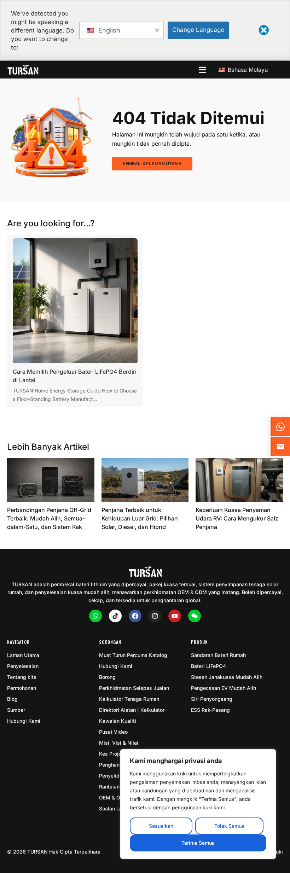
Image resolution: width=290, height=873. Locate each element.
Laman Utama (23, 655)
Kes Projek (111, 754)
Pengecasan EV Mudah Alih (223, 688)
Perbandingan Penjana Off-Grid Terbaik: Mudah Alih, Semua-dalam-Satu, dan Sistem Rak (49, 518)
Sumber (16, 710)
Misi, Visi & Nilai (118, 743)
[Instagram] (155, 616)
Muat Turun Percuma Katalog (133, 655)
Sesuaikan (161, 826)
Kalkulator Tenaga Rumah (129, 699)
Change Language (198, 29)
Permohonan (21, 688)
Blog (12, 699)
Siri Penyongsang (211, 699)
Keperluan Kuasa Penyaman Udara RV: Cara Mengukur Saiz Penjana (237, 518)
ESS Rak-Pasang (210, 710)
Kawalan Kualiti (117, 721)
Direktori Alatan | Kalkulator (131, 710)
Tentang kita (21, 677)
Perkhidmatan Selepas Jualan (134, 688)
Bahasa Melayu (247, 69)
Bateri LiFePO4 (208, 666)
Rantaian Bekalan (119, 787)
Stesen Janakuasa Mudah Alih (226, 677)
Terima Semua (198, 843)
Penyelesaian (23, 666)
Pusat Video (113, 732)
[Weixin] (194, 616)
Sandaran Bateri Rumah (218, 655)
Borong (107, 677)
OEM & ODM (113, 798)
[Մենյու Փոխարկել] (202, 70)
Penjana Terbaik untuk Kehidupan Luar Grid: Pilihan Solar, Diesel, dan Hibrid (140, 518)
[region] (198, 804)
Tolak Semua (229, 826)
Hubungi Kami (23, 721)
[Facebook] (135, 616)
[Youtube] (174, 616)
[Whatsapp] (95, 616)
